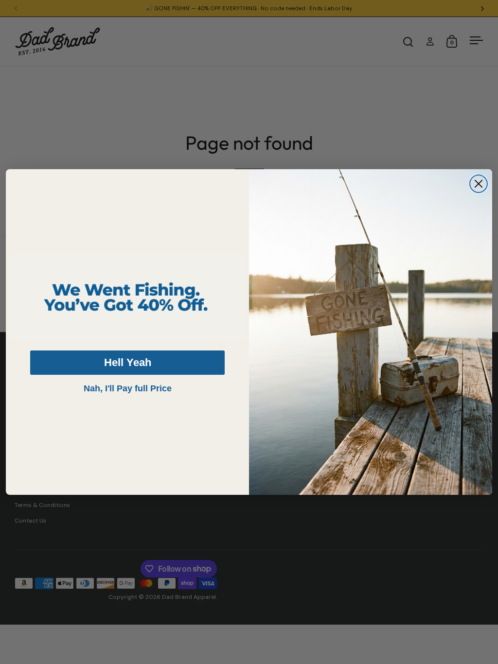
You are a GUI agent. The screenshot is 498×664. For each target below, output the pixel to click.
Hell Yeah (127, 362)
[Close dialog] (478, 183)
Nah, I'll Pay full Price (128, 388)
